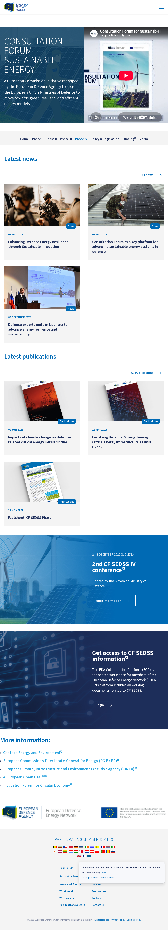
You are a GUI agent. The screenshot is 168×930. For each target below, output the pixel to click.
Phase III (66, 139)
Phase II (51, 139)
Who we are (66, 898)
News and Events (70, 884)
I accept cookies (90, 877)
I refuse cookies (106, 877)
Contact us (98, 905)
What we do (66, 891)
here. (103, 872)
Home (24, 139)
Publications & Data (72, 905)
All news (147, 175)
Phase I (37, 139)
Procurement (100, 891)
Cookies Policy (134, 920)
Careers (96, 884)
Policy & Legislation (105, 139)
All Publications (142, 373)
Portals (96, 898)
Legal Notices (102, 920)
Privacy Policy (118, 920)
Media (143, 139)
